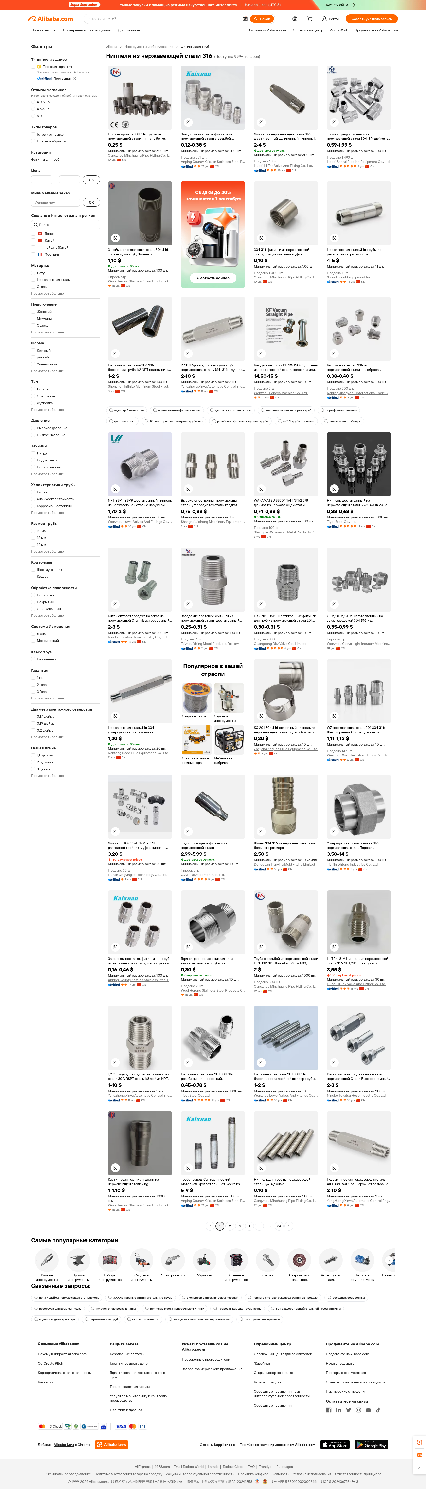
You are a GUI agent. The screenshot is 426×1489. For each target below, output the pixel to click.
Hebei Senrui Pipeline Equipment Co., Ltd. (358, 162)
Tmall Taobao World (189, 1467)
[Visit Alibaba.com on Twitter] (349, 1410)
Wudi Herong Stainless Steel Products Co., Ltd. (140, 281)
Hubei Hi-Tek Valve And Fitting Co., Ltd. (283, 166)
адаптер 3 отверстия (129, 410)
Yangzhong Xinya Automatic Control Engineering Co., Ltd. (213, 386)
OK (91, 180)
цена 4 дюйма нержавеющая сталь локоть (69, 1297)
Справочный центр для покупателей (283, 1354)
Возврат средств (267, 1382)
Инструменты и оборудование (148, 47)
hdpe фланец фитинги (341, 410)
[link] (419, 1442)
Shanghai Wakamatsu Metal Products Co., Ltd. (286, 532)
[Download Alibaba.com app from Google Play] (371, 1444)
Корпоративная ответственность (64, 1373)
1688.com (162, 1467)
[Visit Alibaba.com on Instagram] (358, 1410)
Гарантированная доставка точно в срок (137, 1375)
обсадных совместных (349, 1297)
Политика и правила (126, 1410)
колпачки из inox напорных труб (288, 410)
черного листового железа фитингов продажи (285, 1297)
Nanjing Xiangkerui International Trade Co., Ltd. (359, 393)
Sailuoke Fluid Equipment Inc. (349, 277)
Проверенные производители (206, 1359)
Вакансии (45, 1382)
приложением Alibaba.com (292, 1445)
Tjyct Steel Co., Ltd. (341, 522)
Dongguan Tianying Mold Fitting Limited (284, 864)
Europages (284, 1467)
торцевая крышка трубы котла (240, 1308)
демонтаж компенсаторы (233, 410)
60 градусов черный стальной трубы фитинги (308, 1308)
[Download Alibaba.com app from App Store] (335, 1444)
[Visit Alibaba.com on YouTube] (368, 1410)
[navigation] (65, 636)
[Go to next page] (288, 1226)
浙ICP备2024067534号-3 (339, 1482)
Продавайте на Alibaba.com (347, 1354)
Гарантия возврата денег (129, 1363)
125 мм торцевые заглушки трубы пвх (176, 421)
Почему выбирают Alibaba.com (62, 1354)
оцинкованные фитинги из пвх (179, 410)
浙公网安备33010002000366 (293, 1482)
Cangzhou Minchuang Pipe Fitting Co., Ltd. (140, 155)
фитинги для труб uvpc (345, 421)
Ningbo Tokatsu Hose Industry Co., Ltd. (137, 637)
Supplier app (224, 1445)
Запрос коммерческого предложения (212, 1369)
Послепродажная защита (130, 1387)
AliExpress (143, 1467)
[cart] (311, 19)
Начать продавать (340, 1363)
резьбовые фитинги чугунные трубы (242, 421)
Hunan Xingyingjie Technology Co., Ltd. (137, 875)
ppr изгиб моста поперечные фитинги (177, 1308)
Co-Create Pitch (50, 1363)
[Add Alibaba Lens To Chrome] (111, 1444)
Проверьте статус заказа (346, 1373)
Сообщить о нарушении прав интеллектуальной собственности (282, 1394)
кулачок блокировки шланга (116, 1308)
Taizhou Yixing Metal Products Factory (210, 644)
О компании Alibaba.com (58, 1344)
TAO (251, 1467)
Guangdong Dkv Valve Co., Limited (280, 644)
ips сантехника (124, 421)
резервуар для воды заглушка (60, 1308)
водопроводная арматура (57, 1319)
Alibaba (111, 47)
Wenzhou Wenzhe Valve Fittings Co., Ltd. (358, 755)
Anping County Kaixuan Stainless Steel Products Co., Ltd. (213, 162)
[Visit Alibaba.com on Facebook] (329, 1410)
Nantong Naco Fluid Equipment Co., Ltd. (138, 753)
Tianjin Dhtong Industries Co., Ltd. (352, 864)
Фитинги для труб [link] (195, 47)
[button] (245, 19)
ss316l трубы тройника (299, 421)
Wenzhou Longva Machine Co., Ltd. (281, 393)
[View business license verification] (257, 1481)
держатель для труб (104, 1319)
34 (279, 1226)
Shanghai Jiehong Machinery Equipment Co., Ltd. (213, 522)
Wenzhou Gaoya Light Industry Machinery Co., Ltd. (359, 644)
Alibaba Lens (64, 1445)
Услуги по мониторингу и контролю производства (138, 1398)
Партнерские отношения (346, 1391)
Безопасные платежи (127, 1354)
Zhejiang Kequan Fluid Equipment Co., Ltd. (286, 749)
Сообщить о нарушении (273, 1405)
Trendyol (265, 1467)
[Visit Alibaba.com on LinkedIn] (339, 1410)
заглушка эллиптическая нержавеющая (202, 1319)
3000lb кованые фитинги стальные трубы (143, 1297)
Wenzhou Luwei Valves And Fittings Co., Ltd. (140, 522)
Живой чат (262, 1363)
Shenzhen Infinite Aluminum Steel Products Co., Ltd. (140, 386)
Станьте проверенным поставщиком (355, 1382)
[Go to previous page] (210, 1226)
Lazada (213, 1467)
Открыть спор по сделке (273, 1373)
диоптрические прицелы (262, 1319)
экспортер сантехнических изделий (212, 1297)
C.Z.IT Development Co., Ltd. (203, 875)
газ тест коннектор (145, 1319)
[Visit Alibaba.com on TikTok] (378, 1410)
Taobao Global (233, 1467)
